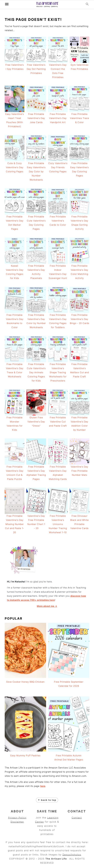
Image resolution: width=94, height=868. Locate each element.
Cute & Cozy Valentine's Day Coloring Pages (14, 167)
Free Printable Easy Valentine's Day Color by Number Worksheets (36, 171)
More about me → (47, 606)
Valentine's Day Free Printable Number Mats (79, 470)
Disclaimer (17, 821)
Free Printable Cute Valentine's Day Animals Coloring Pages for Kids (36, 372)
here (42, 786)
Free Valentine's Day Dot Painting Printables (36, 69)
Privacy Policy (17, 817)
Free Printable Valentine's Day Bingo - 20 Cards (79, 319)
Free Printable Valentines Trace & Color (79, 118)
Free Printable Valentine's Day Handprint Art (58, 118)
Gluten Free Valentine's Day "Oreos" (36, 421)
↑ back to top (47, 800)
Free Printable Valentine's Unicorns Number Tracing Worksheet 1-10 (58, 524)
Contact (77, 817)
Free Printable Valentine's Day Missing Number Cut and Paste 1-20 (14, 524)
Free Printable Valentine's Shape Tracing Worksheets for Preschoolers (57, 372)
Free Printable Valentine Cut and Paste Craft (58, 421)
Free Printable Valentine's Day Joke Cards (36, 118)
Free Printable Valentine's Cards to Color (58, 220)
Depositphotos (71, 854)
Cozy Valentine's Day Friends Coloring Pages (57, 167)
